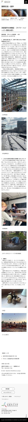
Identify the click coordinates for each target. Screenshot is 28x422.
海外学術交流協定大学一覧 (10, 356)
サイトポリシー (5, 399)
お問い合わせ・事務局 (7, 396)
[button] (26, 417)
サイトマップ (17, 396)
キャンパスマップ (7, 392)
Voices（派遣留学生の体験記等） (11, 358)
